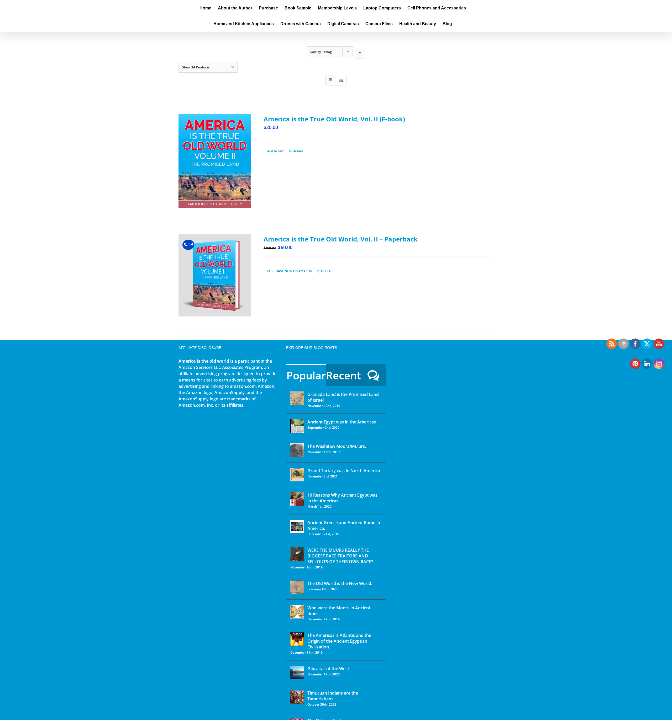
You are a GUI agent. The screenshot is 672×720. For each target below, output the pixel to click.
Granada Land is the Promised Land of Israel (343, 397)
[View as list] (341, 80)
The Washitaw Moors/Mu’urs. (336, 446)
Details (298, 151)
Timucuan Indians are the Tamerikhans (332, 696)
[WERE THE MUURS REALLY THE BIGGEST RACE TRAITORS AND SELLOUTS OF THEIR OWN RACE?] (297, 554)
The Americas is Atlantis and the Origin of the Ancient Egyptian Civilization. (339, 641)
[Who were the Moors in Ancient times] (297, 612)
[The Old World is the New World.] (297, 587)
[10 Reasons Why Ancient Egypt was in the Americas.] (297, 499)
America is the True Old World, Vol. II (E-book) (334, 119)
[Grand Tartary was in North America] (297, 474)
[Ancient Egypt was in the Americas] (297, 426)
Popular (306, 375)
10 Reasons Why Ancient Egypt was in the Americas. (342, 498)
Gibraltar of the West (328, 668)
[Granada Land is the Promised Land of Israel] (297, 398)
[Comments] (373, 375)
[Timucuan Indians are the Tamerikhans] (297, 697)
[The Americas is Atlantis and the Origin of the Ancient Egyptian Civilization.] (297, 639)
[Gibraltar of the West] (297, 672)
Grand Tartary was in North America (343, 471)
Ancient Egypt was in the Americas (341, 422)
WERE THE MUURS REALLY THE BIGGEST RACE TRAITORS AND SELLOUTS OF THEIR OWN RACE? (340, 556)
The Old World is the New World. (339, 583)
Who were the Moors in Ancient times (338, 610)
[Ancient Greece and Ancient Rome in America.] (297, 526)
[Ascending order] (360, 53)
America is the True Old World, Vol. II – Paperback (341, 239)
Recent (343, 375)
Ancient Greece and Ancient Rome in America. (343, 525)
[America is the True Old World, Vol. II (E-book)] (214, 161)
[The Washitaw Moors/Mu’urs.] (297, 450)
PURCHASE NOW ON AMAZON (289, 271)
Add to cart (275, 151)
